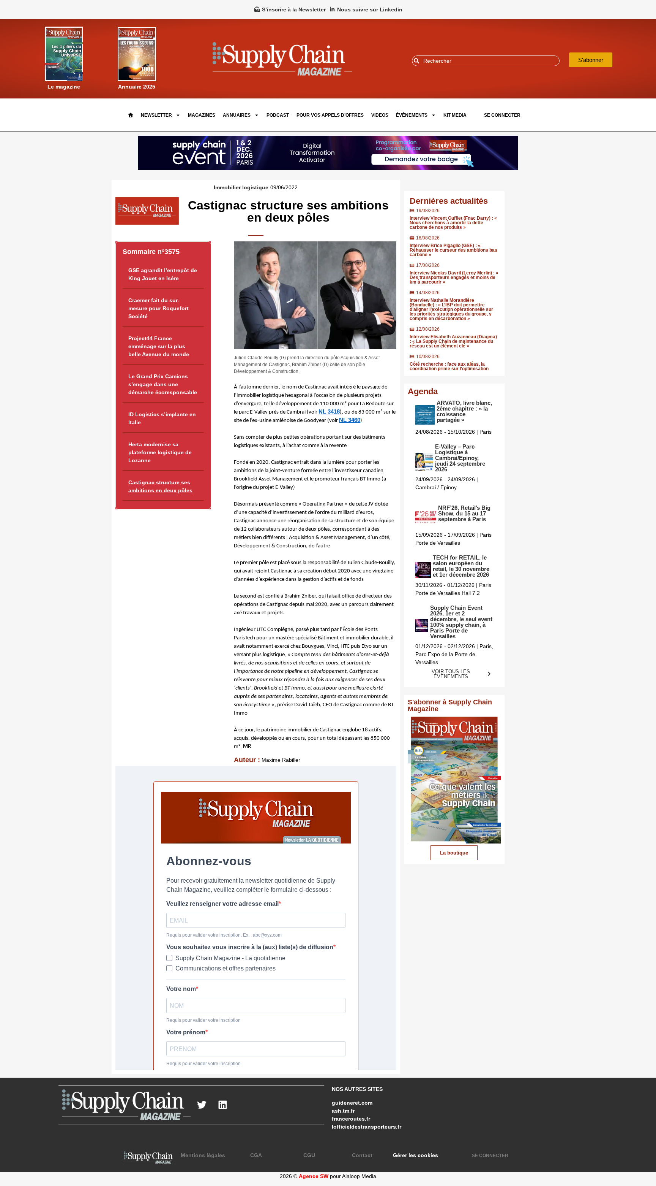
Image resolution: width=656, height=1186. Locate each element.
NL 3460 (349, 420)
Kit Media (455, 115)
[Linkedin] (222, 1105)
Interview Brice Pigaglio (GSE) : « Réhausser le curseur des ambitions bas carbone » (453, 250)
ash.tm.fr (343, 1111)
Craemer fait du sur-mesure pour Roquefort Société (158, 308)
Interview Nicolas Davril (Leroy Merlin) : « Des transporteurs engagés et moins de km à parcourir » (454, 277)
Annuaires (237, 115)
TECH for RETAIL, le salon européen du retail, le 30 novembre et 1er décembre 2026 (461, 566)
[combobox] (486, 60)
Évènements (411, 115)
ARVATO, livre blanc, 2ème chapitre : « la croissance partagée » (464, 411)
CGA (256, 1155)
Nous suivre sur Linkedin (369, 9)
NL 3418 (329, 412)
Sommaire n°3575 (151, 251)
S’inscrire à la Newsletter (294, 9)
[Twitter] (201, 1105)
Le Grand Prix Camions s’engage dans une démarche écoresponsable (162, 384)
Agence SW (313, 1176)
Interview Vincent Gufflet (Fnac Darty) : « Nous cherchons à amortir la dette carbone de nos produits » (453, 223)
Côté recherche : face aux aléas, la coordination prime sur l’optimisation (449, 366)
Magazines (201, 115)
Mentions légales (203, 1155)
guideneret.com (352, 1103)
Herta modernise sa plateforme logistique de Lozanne (160, 452)
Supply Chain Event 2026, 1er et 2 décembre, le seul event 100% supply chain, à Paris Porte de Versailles (461, 621)
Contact (362, 1155)
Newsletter (156, 115)
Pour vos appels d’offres (330, 115)
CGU (309, 1155)
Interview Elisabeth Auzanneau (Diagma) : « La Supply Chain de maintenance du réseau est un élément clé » (453, 341)
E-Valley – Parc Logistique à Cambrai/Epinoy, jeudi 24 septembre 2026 (460, 457)
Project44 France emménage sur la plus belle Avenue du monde (158, 346)
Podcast (277, 115)
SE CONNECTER (502, 115)
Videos (379, 115)
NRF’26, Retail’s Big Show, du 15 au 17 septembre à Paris (464, 513)
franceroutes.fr (351, 1119)
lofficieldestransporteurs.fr (366, 1127)
